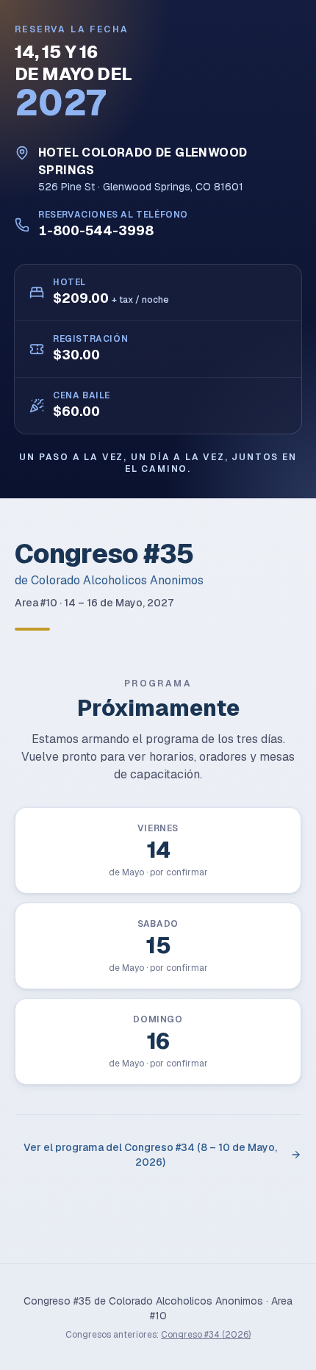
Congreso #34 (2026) (206, 1335)
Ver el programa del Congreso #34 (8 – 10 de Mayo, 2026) (150, 1155)
